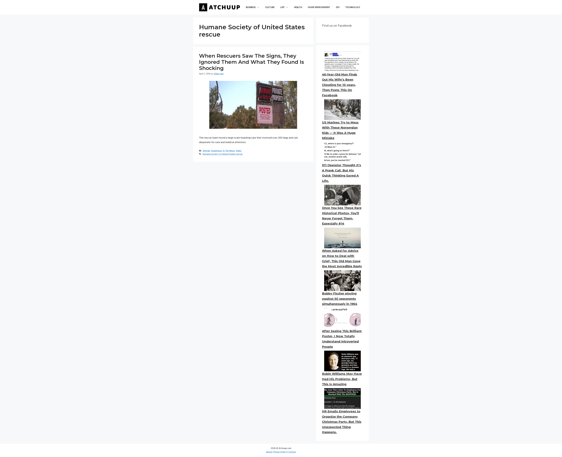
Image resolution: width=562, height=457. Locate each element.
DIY (338, 7)
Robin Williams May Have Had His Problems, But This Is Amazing (342, 379)
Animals (206, 151)
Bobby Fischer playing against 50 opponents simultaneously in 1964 (339, 299)
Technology (352, 7)
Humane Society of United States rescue (223, 154)
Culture (270, 7)
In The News (229, 151)
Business (251, 7)
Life (282, 7)
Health (298, 7)
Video (238, 151)
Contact (292, 452)
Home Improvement (319, 7)
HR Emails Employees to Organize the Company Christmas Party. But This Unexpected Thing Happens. (341, 422)
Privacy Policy (280, 452)
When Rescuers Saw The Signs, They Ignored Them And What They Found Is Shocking (251, 62)
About (269, 452)
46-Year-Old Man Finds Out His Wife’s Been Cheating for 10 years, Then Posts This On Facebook (339, 85)
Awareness (216, 151)
